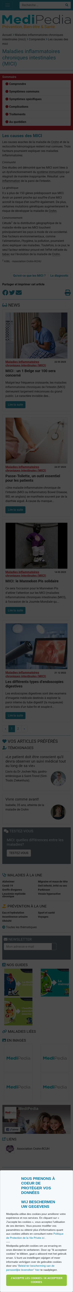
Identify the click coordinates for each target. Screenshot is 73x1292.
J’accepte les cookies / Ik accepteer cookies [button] (36, 1280)
